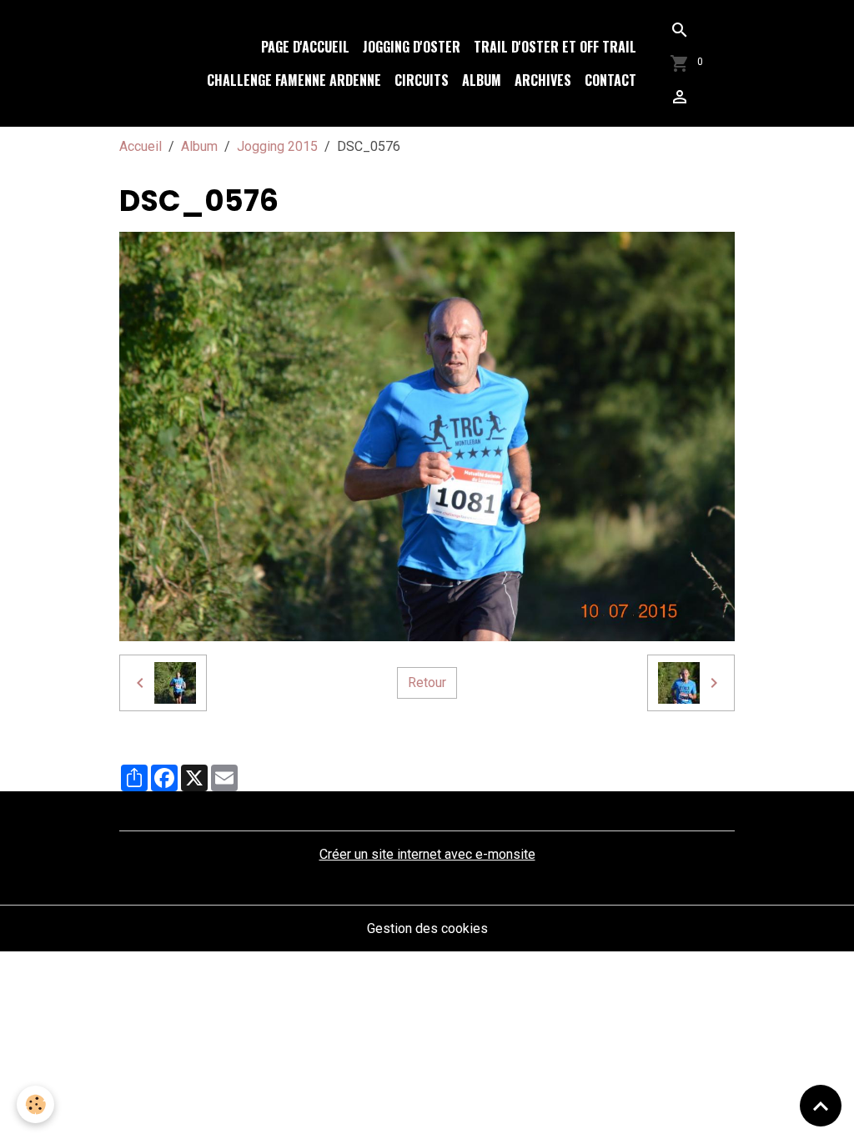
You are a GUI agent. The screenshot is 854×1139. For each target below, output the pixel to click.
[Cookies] (35, 1104)
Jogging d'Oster (411, 47)
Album (481, 80)
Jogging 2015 (277, 146)
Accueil (140, 146)
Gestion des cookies (427, 928)
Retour (427, 682)
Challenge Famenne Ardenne (294, 80)
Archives (543, 80)
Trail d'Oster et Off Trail (555, 47)
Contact (610, 80)
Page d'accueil (305, 47)
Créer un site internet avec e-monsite (427, 854)
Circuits (421, 80)
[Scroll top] (820, 1105)
